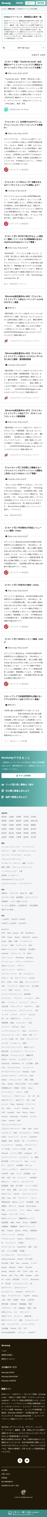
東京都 (4, 817)
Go (32, 1108)
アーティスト (31, 1104)
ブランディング (32, 1039)
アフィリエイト (16, 1161)
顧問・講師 (5, 867)
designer (29, 1275)
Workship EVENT (8, 1372)
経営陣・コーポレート (9, 875)
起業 (36, 1063)
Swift (33, 1100)
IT (35, 1035)
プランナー (18, 998)
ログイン (30, 3)
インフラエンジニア (9, 871)
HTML (9, 982)
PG (15, 1308)
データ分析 (5, 1149)
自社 (3, 1178)
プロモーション (20, 1096)
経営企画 (4, 1051)
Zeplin (3, 941)
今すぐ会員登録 (25, 776)
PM (22, 933)
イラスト (19, 1092)
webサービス (6, 1194)
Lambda (25, 1263)
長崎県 (18, 833)
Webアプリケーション (29, 1169)
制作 (3, 1231)
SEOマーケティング (9, 1320)
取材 (12, 945)
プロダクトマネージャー (10, 1129)
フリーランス (12, 986)
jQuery (17, 1231)
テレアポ (4, 1043)
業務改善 (33, 1231)
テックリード (28, 1068)
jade (10, 1275)
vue (34, 1174)
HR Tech (15, 1027)
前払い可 (23, 893)
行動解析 (4, 1226)
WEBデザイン (16, 1019)
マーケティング (28, 847)
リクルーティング (31, 1320)
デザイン (20, 966)
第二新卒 (19, 1186)
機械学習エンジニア (26, 1218)
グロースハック (30, 1145)
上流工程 (30, 1300)
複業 (15, 1190)
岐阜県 (4, 833)
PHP (3, 933)
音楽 (26, 1080)
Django (10, 1084)
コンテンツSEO (31, 1186)
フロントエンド (7, 958)
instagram (28, 1153)
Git (11, 978)
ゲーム (22, 1214)
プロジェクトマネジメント (11, 1125)
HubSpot (25, 1072)
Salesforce (16, 1063)
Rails (9, 1190)
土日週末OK (22, 905)
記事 (26, 1092)
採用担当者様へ (7, 1355)
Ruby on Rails (20, 1084)
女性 (3, 1324)
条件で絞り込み (23, 48)
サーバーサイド (7, 1092)
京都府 (11, 825)
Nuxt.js (25, 1222)
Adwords (4, 1153)
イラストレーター (15, 1080)
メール (33, 1161)
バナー (18, 1035)
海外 (15, 1133)
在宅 (8, 1178)
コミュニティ (22, 1178)
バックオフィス (26, 941)
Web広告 (22, 949)
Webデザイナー (7, 1100)
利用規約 (4, 1478)
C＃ (15, 1312)
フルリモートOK (7, 897)
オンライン (18, 1316)
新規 (12, 1186)
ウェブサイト (24, 1157)
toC (2, 1108)
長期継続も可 (6, 1088)
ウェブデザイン (33, 1141)
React (32, 1112)
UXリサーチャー (20, 1288)
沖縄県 (11, 829)
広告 (30, 1023)
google (4, 1267)
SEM (30, 1149)
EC (23, 1141)
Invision (35, 937)
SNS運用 (29, 1202)
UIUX (37, 998)
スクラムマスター (14, 1068)
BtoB (25, 1035)
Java (9, 1198)
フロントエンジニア (29, 1194)
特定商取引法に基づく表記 (10, 1485)
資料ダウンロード (8, 1359)
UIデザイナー (30, 1292)
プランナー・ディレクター (11, 855)
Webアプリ (20, 1100)
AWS (9, 933)
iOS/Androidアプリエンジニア (12, 879)
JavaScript (5, 1063)
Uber (24, 1031)
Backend (20, 1104)
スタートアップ (31, 897)
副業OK (4, 893)
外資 (31, 1076)
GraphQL (10, 1112)
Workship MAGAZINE (9, 1377)
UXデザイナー (6, 1288)
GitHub (25, 1231)
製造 (29, 1308)
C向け (8, 1108)
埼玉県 (26, 817)
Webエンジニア (18, 1202)
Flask (3, 1296)
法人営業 (35, 986)
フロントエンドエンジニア (22, 867)
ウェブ (18, 1174)
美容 (30, 1247)
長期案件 (4, 901)
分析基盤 (4, 1328)
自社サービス (25, 986)
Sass (26, 1161)
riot (36, 1271)
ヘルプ (4, 1351)
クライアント (23, 1198)
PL (2, 1243)
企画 (18, 1120)
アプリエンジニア (8, 1239)
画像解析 (33, 1222)
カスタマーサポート (9, 1076)
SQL (35, 1247)
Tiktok (23, 1300)
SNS (3, 986)
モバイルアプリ (13, 1324)
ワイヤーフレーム (8, 1247)
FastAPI (27, 1296)
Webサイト (5, 1182)
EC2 (3, 982)
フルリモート (33, 1031)
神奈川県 (34, 821)
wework (16, 1194)
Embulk (13, 1328)
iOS (28, 1100)
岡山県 (11, 833)
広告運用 (31, 949)
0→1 (3, 1165)
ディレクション (7, 962)
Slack (29, 953)
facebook (4, 953)
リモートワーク (16, 1006)
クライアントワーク (9, 974)
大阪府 (11, 817)
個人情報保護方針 (7, 1481)
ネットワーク (11, 1243)
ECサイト (12, 1206)
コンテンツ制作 (16, 1153)
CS (14, 1178)
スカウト (17, 990)
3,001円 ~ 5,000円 (18, 919)
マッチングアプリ (28, 1324)
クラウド (13, 1015)
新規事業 (19, 897)
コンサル (33, 1116)
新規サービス (29, 1047)
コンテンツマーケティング (11, 994)
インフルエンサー (8, 1255)
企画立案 (4, 1006)
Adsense (12, 1267)
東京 (12, 1263)
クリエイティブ (7, 1035)
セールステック (7, 1292)
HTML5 (36, 1133)
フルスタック (6, 1133)
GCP (3, 1112)
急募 (31, 893)
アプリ (26, 990)
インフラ (4, 1015)
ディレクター (6, 998)
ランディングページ (9, 1157)
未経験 (4, 1141)
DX (17, 1039)
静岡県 (18, 825)
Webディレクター (8, 966)
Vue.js (30, 1088)
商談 (20, 1320)
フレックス (23, 1190)
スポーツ (15, 1182)
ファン (22, 1210)
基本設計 (13, 1304)
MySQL (17, 1141)
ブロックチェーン (24, 1255)
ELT (25, 1328)
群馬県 (26, 833)
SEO (30, 945)
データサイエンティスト (27, 851)
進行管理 (4, 1161)
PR (2, 1019)
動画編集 (23, 1304)
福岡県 (4, 821)
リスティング (16, 953)
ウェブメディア (7, 1145)
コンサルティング (25, 1059)
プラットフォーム (25, 1010)
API (14, 1198)
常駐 (3, 1210)
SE (31, 1284)
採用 (10, 990)
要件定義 (4, 1304)
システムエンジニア (20, 1284)
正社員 (7, 1284)
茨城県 (18, 817)
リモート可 (14, 893)
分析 (37, 1202)
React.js (4, 1116)
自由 (12, 1174)
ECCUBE (4, 1263)
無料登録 (40, 3)
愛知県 (18, 821)
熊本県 (26, 837)
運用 (3, 1002)
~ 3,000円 (5, 919)
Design (4, 1214)
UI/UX (23, 1088)
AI (23, 1063)
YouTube (28, 1267)
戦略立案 (28, 1316)
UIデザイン (21, 970)
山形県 (26, 821)
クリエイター (12, 1210)
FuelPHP (4, 1174)
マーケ (4, 990)
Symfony (20, 1235)
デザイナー (5, 851)
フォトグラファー (25, 883)
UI (24, 953)
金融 (12, 1222)
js (32, 1157)
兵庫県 (11, 821)
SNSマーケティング (27, 1226)
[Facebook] (20, 1460)
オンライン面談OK (8, 905)
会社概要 (4, 1470)
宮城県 (11, 837)
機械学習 (29, 1055)
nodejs (36, 1210)
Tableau (35, 1296)
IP (2, 1284)
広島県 (33, 817)
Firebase (25, 1108)
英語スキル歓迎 (7, 910)
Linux (36, 1129)
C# (29, 1096)
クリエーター (21, 1023)
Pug (16, 1275)
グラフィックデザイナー (25, 962)
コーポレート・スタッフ (10, 863)
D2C (3, 1251)
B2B (10, 1141)
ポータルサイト (25, 1133)
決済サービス (6, 1316)
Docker (15, 933)
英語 (30, 1304)
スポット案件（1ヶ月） (19, 901)
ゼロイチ (10, 1165)
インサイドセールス (9, 1010)
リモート (33, 1002)
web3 (37, 1275)
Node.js (20, 1239)
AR (38, 1096)
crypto (8, 1279)
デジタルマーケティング (10, 1072)
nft (2, 1279)
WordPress (30, 933)
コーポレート (15, 1043)
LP (35, 1153)
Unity (3, 1084)
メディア (23, 1015)
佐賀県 (18, 829)
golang (4, 1271)
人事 (20, 871)
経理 (21, 1275)
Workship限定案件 (8, 1332)
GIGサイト (5, 1394)
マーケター (29, 998)
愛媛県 (33, 825)
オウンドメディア (32, 982)
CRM (22, 1039)
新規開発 (4, 1186)
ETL (20, 1328)
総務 (24, 1043)
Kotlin (18, 1222)
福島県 (26, 829)
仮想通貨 (4, 1222)
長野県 (33, 833)
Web (30, 1129)
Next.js (25, 1112)
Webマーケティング (9, 949)
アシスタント (29, 974)
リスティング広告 (19, 1149)
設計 (35, 1308)
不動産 (22, 1251)
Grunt (25, 1271)
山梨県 (4, 837)
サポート (4, 978)
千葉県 (4, 825)
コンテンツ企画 (7, 1039)
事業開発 (4, 1023)
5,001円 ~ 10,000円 (8, 923)
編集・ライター (28, 863)
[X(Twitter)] (27, 1460)
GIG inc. (18, 1497)
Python (4, 1059)
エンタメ (4, 1104)
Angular (10, 1231)
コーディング (13, 1137)
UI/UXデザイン (31, 1239)
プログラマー (6, 1308)
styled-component (8, 1259)
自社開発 (19, 1165)
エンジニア (24, 1002)
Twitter (20, 1267)
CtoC (23, 1027)
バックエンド (12, 1002)
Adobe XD (26, 937)
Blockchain (35, 1279)
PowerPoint (21, 1247)
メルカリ (16, 1108)
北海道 (26, 825)
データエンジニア (17, 1055)
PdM (24, 1129)
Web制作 (33, 1178)
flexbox (4, 1275)
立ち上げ (32, 1015)
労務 (15, 941)
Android (12, 1120)
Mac (18, 1263)
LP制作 (21, 1243)
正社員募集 (33, 905)
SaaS (33, 1072)
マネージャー (24, 1312)
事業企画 (4, 1055)
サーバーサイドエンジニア (11, 1047)
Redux (29, 1210)
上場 (3, 1300)
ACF (19, 1271)
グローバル (23, 1076)
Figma (9, 937)
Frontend (23, 1116)
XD (20, 974)
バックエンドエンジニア (10, 847)
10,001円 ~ (23, 923)
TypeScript (14, 1116)
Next (18, 1112)
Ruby (12, 1104)
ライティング (21, 945)
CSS (15, 982)
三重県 (18, 837)
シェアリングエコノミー (10, 1031)
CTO (3, 1068)
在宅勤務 (27, 1174)
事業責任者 (5, 1202)
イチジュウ (22, 1332)
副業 (10, 941)
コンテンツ (5, 1027)
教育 (32, 1080)
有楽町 (15, 1300)
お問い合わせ (5, 1474)
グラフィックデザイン (9, 1169)
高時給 (16, 1088)
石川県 (33, 837)
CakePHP (33, 1137)
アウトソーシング (8, 1235)
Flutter (3, 1120)
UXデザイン (29, 1006)
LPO (3, 1190)
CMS (3, 937)
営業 (37, 1006)
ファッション (30, 1051)
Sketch (17, 937)
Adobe (3, 1080)
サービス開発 (12, 1251)
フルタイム (34, 1190)
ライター (4, 945)
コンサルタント (16, 1051)
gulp (31, 1271)
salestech (19, 1292)
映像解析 (13, 1226)
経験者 (4, 1206)
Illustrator (29, 958)
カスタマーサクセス (9, 883)
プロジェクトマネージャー (11, 859)
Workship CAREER (8, 1381)
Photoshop (20, 958)
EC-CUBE (29, 1259)
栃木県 (33, 829)
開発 (36, 1157)
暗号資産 (16, 1279)
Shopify (21, 1206)
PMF (30, 1035)
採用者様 (19, 3)
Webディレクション (9, 1218)
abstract (12, 1271)
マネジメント (6, 1096)
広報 (14, 851)
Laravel (32, 978)
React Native (31, 1206)
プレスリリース (27, 1182)
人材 (36, 1010)
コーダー (23, 1137)
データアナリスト (14, 1296)
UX (7, 1019)
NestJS (20, 1259)
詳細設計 (22, 1308)
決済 (3, 1198)
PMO (9, 1300)
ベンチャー (27, 1019)
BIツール (28, 1165)
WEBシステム (6, 1312)
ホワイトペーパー (8, 970)
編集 (21, 982)
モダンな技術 (33, 1084)
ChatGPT (31, 1332)
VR (33, 1096)
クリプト (25, 1279)
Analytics (19, 1145)
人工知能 (29, 1063)
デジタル (12, 1059)
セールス (27, 855)
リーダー (33, 1263)
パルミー (33, 1198)
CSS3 (3, 1137)
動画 (12, 1023)
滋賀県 (4, 829)
